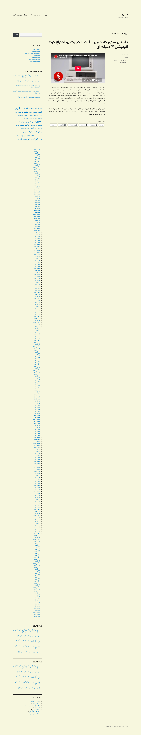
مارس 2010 (37, 528)
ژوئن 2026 (37, 154)
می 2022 (38, 234)
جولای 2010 (37, 520)
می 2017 (38, 355)
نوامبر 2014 (37, 415)
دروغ (26, 122)
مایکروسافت (114, 60)
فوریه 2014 (37, 433)
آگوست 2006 (37, 614)
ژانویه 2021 (37, 266)
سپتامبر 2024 (36, 190)
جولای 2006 (37, 616)
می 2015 (38, 403)
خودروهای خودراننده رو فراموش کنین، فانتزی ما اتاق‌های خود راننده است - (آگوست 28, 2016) (26, 76)
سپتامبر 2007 (36, 588)
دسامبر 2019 (37, 293)
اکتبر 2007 (37, 586)
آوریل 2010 (37, 526)
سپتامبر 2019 (36, 299)
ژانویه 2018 (37, 339)
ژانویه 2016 (37, 387)
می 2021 (38, 258)
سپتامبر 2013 (36, 443)
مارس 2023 (37, 226)
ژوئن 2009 (37, 546)
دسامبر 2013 (37, 437)
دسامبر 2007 (37, 582)
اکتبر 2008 (37, 562)
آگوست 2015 (37, 397)
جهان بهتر (26, 118)
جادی (125, 14)
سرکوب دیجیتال (23, 125)
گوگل (24, 139)
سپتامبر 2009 (36, 540)
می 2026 (38, 156)
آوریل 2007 (37, 598)
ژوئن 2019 (37, 305)
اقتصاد (30, 109)
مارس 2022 (37, 238)
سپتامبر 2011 (36, 492)
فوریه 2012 (37, 482)
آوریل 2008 (37, 574)
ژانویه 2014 (37, 435)
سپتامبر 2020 (36, 275)
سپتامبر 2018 (36, 323)
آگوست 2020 (37, 277)
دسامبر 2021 (37, 244)
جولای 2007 (37, 592)
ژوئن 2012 (37, 473)
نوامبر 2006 (37, 608)
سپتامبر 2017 (36, 347)
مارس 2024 (37, 202)
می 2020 (38, 283)
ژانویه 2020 (37, 291)
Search (40, 32)
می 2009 (38, 548)
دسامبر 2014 (37, 413)
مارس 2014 (37, 431)
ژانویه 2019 (37, 315)
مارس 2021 (37, 262)
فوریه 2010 (37, 530)
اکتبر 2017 (37, 345)
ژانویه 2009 (37, 556)
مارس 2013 (37, 455)
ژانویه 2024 (37, 206)
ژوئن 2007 (37, 594)
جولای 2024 (37, 194)
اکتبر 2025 (37, 166)
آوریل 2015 (37, 405)
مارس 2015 (37, 407)
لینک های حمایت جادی (34, 59)
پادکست (19, 135)
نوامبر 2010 (37, 512)
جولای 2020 (37, 279)
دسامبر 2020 (37, 269)
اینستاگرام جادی (36, 51)
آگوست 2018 (37, 325)
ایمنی (40, 112)
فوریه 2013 (37, 457)
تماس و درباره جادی (35, 15)
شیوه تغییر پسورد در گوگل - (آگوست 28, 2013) (28, 81)
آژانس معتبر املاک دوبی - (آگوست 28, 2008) (29, 97)
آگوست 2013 (37, 445)
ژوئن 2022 (37, 232)
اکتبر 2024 (37, 188)
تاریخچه (121, 60)
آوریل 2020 (37, 285)
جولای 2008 (37, 568)
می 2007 (38, 596)
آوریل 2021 (37, 260)
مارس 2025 (37, 180)
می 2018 (38, 331)
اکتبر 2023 (37, 212)
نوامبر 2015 (37, 391)
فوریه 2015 (37, 409)
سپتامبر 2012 (36, 467)
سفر (17, 125)
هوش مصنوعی (38, 136)
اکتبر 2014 (37, 417)
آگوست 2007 (37, 590)
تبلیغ (16, 112)
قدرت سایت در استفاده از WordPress (115, 727)
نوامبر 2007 (37, 584)
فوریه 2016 (37, 385)
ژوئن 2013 (37, 449)
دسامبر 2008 (37, 558)
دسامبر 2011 (37, 486)
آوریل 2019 (37, 309)
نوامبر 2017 (37, 343)
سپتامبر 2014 (36, 419)
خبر (29, 121)
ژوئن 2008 (37, 570)
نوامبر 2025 (37, 164)
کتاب (40, 139)
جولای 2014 (37, 423)
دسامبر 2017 (37, 341)
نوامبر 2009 (37, 536)
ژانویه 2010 (37, 532)
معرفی (30, 132)
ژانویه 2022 (37, 242)
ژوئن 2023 (37, 220)
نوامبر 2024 (37, 186)
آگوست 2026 (37, 150)
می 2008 (38, 572)
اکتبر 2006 (37, 610)
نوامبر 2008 (37, 560)
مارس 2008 (37, 576)
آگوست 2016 (37, 373)
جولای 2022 (37, 230)
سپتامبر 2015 (36, 395)
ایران (17, 108)
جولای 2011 (37, 496)
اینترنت (35, 112)
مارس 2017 (37, 359)
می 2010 (38, 524)
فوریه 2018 (37, 337)
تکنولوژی (36, 115)
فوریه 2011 (37, 506)
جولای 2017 (37, 351)
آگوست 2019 (37, 301)
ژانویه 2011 (37, 508)
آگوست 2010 (37, 518)
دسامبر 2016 (37, 365)
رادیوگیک (20, 121)
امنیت (25, 108)
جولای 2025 (37, 172)
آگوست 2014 (37, 421)
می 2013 (38, 451)
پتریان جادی (37, 55)
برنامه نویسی (23, 112)
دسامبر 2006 (37, 606)
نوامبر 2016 (37, 367)
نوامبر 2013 (37, 439)
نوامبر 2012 (37, 463)
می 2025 (38, 176)
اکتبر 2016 (37, 369)
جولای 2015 (37, 399)
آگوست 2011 (37, 494)
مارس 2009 (37, 552)
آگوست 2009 (37, 542)
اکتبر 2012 (37, 465)
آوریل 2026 (37, 158)
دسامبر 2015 (37, 389)
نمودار (25, 132)
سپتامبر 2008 (36, 564)
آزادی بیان (40, 108)
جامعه (26, 115)
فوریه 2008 (37, 578)
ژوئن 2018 (37, 329)
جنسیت (35, 119)
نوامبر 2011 (37, 488)
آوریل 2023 (37, 224)
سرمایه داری (33, 125)
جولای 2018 (37, 327)
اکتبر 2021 (37, 248)
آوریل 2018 (37, 333)
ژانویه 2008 (37, 580)
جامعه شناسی (20, 115)
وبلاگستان (27, 135)
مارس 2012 (37, 480)
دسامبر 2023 (37, 208)
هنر (21, 132)
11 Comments (124, 62)
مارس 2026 (37, 160)
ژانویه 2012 (37, 484)
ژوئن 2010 (37, 522)
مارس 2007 (37, 600)
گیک (20, 139)
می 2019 (38, 307)
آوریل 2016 (37, 381)
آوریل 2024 (37, 200)
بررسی (30, 112)
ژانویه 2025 (37, 182)
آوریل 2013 (37, 453)
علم (28, 128)
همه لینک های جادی (35, 61)
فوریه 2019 (37, 313)
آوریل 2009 (37, 550)
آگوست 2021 (37, 252)
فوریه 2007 (37, 602)
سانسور (40, 125)
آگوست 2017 (37, 349)
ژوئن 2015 (37, 401)
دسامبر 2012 (37, 461)
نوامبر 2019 (37, 295)
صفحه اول (48, 15)
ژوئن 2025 (37, 174)
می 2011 (38, 500)
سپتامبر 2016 (36, 371)
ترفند (41, 115)
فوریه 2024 (37, 204)
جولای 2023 (37, 218)
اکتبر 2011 (37, 490)
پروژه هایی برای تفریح (20, 15)
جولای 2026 (37, 152)
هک (32, 135)
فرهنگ (22, 128)
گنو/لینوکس (32, 139)
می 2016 (38, 379)
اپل (21, 109)
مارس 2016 (37, 383)
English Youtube (35, 49)
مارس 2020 (37, 287)
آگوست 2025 (37, 170)
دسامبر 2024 (37, 184)
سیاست (39, 128)
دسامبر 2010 (37, 510)
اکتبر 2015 (37, 393)
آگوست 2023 (37, 216)
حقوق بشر (37, 122)
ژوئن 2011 (37, 498)
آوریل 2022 (37, 236)
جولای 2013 (37, 447)
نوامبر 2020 (37, 271)
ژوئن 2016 (37, 377)
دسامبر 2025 (37, 162)
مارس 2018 (37, 335)
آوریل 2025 (37, 178)
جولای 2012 (37, 471)
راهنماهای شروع (36, 57)
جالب (31, 115)
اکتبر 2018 (37, 321)
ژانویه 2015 (37, 411)
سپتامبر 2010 (36, 516)
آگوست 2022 (37, 228)
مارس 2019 (37, 311)
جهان (31, 118)
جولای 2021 (37, 254)
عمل (25, 128)
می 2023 (38, 222)
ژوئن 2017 (37, 353)
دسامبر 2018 (37, 317)
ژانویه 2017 (37, 363)
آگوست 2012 (37, 469)
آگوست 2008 (37, 566)
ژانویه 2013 (37, 459)
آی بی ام (125, 60)
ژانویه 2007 (37, 604)
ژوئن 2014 (37, 425)
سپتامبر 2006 (36, 612)
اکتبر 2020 (37, 273)
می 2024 (38, 198)
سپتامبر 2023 (36, 214)
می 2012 (38, 476)
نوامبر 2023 (37, 210)
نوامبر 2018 (37, 319)
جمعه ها (40, 118)
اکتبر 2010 (37, 514)
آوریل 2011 (37, 502)
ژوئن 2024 (37, 196)
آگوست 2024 (37, 192)
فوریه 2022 (37, 240)
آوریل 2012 (37, 478)
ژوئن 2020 (37, 281)
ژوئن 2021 (37, 256)
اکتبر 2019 (37, 297)
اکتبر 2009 (37, 538)
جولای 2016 (37, 375)
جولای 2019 (37, 303)
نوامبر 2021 (37, 246)
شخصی (33, 128)
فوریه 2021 (37, 264)
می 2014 (38, 427)
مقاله (126, 57)
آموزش (34, 108)
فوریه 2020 (37, 289)
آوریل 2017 (37, 357)
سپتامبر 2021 (36, 250)
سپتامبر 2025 (36, 168)
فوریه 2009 (37, 554)
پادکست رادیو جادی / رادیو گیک (32, 53)
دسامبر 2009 (37, 534)
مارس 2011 (37, 504)
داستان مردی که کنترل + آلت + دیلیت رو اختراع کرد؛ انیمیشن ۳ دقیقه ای (88, 44)
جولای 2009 (37, 544)
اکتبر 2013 (37, 441)
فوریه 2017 (37, 361)
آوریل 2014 (37, 429)
